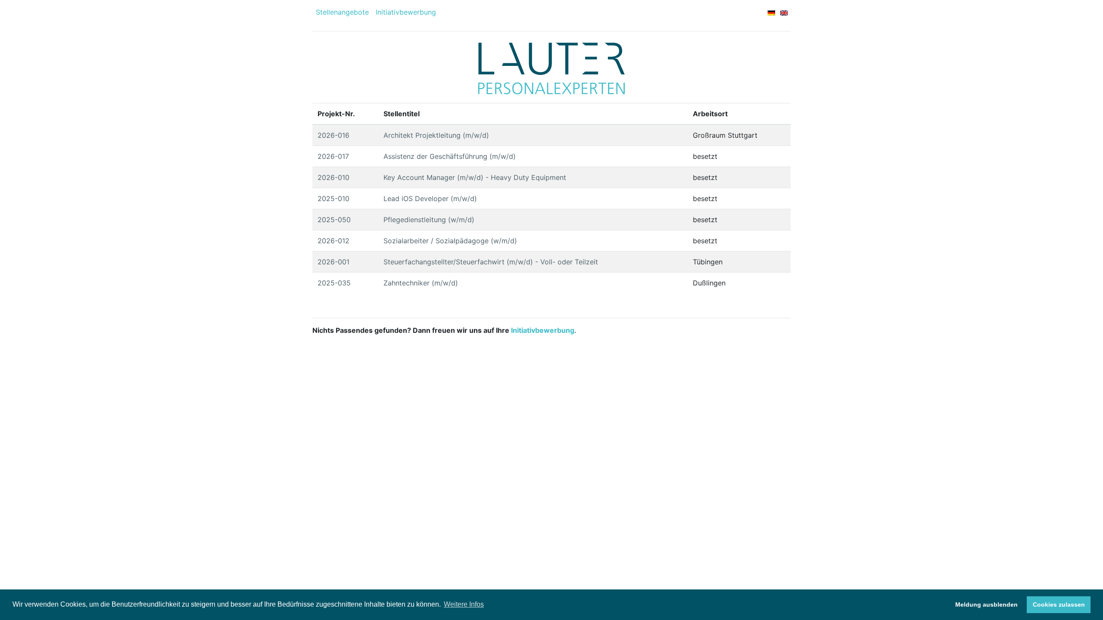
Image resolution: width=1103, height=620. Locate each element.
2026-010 (333, 177)
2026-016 (333, 135)
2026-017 (333, 156)
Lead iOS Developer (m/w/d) (430, 198)
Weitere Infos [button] (464, 604)
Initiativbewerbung (406, 12)
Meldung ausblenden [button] (986, 604)
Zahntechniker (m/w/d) (420, 283)
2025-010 (333, 198)
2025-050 (334, 219)
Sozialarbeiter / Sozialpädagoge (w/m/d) (450, 240)
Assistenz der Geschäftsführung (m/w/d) (449, 156)
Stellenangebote (342, 12)
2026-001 (333, 261)
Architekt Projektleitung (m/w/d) (436, 135)
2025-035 (334, 283)
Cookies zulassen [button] (1059, 604)
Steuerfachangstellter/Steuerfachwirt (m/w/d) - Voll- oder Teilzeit (490, 261)
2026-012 (333, 240)
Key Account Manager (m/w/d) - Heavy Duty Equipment (474, 177)
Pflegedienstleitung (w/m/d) (428, 219)
